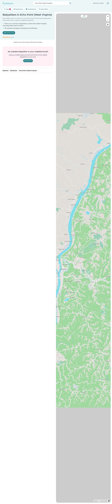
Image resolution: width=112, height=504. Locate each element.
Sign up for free (9, 33)
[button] (57, 268)
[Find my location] (107, 24)
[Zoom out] (107, 19)
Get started (28, 60)
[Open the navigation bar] (107, 3)
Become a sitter (98, 3)
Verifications (31, 9)
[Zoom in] (107, 16)
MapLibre (96, 501)
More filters (44, 9)
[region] (83, 258)
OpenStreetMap (104, 501)
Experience (19, 9)
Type (7, 9)
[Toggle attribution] (109, 501)
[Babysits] (8, 3)
